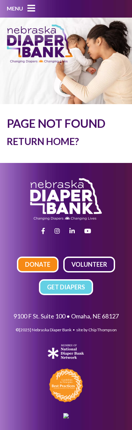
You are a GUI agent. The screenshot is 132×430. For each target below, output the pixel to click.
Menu (15, 8)
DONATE (37, 264)
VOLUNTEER (89, 264)
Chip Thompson (102, 329)
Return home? (43, 141)
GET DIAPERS (66, 287)
